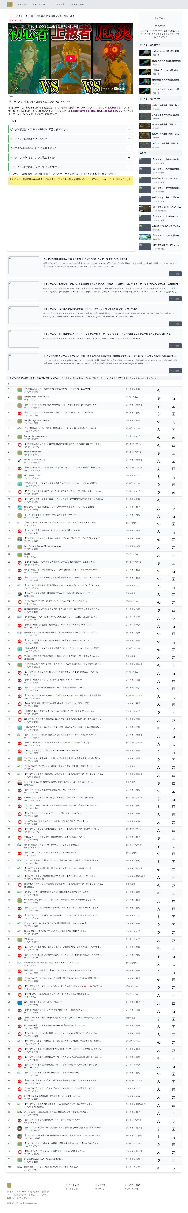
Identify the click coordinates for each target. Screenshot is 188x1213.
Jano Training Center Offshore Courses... (42, 546)
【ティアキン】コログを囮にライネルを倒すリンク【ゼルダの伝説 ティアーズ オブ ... (61, 915)
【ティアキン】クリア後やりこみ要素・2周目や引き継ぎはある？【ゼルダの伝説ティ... (62, 1143)
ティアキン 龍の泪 (159, 211)
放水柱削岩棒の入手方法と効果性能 (167, 79)
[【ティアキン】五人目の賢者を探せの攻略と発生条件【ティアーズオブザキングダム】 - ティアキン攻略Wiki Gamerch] (145, 237)
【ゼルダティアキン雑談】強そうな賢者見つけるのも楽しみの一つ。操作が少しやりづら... (63, 1017)
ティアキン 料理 (31, 509)
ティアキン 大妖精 (32, 1138)
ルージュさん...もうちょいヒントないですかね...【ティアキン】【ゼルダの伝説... (59, 797)
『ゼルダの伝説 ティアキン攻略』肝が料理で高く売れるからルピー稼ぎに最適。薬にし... (62, 978)
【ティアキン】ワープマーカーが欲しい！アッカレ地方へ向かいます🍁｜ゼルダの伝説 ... (63, 986)
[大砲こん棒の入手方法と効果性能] (145, 62)
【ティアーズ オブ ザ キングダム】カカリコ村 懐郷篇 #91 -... (50, 852)
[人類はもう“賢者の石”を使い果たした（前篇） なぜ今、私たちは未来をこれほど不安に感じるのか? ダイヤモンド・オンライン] (145, 227)
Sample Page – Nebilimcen (36, 396)
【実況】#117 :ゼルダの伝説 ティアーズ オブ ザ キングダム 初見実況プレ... (57, 994)
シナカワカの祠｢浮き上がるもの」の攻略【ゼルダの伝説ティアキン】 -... (56, 821)
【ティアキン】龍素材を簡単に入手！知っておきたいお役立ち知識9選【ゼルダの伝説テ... (63, 1056)
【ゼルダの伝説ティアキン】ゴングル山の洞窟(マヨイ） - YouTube (53, 679)
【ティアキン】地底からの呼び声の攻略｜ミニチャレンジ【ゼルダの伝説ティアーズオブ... (63, 954)
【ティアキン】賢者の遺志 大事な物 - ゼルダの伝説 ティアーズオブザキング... (58, 1104)
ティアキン (22, 4)
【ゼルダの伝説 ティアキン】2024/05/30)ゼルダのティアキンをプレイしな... (57, 742)
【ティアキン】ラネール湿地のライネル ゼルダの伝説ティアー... (53, 1119)
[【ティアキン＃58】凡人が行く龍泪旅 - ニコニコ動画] (145, 208)
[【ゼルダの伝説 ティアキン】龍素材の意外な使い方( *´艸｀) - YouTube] (145, 246)
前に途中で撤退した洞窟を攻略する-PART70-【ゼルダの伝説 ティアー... (55, 1025)
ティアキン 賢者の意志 (34, 879)
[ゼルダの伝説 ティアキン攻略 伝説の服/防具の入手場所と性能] (145, 180)
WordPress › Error (32, 475)
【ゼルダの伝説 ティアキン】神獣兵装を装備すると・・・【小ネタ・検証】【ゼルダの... (62, 467)
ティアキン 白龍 (158, 249)
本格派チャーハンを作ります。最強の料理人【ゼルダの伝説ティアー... (54, 836)
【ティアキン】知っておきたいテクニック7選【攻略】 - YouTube (52, 813)
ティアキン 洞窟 (158, 220)
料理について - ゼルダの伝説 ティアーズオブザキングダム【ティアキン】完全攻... (60, 506)
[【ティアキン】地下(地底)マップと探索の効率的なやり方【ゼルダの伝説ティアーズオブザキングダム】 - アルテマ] (145, 218)
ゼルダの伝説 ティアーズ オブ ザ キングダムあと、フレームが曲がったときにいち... (60, 616)
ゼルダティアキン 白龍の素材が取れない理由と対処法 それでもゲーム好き (56, 891)
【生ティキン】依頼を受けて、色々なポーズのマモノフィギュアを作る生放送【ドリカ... (62, 491)
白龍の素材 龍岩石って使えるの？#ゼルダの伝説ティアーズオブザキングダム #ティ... (61, 609)
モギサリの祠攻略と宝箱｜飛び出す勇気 (169, 105)
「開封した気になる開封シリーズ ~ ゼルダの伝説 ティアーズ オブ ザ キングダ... (59, 711)
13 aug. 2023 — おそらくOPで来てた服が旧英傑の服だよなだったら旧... (56, 923)
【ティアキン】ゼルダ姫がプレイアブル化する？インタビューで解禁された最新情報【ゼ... (63, 695)
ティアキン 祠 (39, 4)
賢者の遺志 (156, 230)
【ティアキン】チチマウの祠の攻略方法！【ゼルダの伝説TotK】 (52, 1072)
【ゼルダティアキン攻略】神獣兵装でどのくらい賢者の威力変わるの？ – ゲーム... (59, 593)
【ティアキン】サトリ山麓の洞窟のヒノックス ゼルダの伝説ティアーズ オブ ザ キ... (61, 1033)
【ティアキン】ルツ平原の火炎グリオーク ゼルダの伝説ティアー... (54, 687)
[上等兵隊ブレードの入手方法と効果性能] (145, 72)
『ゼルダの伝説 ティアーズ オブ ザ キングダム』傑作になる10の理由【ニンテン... (60, 1088)
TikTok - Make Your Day (34, 459)
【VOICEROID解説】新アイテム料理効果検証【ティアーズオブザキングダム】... (59, 703)
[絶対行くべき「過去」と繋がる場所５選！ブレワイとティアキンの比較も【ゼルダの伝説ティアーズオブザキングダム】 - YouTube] (145, 199)
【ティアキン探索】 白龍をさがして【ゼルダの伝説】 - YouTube (52, 530)
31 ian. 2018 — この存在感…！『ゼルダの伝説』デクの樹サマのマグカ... (56, 1111)
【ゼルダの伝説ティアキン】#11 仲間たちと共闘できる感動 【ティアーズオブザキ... (61, 1080)
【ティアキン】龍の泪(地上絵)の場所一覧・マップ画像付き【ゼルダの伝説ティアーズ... (62, 404)
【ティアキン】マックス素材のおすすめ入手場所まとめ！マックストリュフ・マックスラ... (63, 577)
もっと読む (175, 274)
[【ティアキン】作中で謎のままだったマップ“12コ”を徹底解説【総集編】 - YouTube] (145, 189)
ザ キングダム (30, 399)
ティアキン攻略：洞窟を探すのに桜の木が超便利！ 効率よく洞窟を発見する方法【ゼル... (62, 758)
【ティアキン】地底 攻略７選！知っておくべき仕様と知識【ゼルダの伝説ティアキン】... (62, 946)
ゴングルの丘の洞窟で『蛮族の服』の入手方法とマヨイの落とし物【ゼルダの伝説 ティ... (62, 719)
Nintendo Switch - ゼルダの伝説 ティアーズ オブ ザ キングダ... (52, 962)
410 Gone (28, 939)
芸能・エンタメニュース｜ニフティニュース (43, 1001)
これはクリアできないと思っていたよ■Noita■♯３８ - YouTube (51, 750)
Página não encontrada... (35, 436)
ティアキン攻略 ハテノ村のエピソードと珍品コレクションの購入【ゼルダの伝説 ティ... (62, 860)
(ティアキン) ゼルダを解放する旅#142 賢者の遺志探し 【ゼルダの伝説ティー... (58, 781)
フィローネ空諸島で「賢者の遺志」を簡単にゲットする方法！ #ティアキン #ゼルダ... (61, 656)
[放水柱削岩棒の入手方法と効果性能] (145, 81)
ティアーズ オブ (31, 439)
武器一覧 (155, 55)
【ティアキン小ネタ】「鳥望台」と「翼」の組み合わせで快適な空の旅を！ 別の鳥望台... (62, 1041)
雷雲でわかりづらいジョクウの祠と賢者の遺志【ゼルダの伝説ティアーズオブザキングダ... (63, 884)
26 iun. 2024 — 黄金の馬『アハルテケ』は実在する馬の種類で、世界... (55, 931)
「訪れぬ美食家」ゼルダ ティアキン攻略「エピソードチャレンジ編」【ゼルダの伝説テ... (62, 648)
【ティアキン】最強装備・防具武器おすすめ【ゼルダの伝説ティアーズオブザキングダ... (62, 585)
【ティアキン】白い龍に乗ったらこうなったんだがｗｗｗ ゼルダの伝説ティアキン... (61, 734)
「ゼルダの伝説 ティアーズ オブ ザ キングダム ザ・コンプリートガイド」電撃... (60, 522)
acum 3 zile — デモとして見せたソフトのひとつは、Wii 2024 (51, 1166)
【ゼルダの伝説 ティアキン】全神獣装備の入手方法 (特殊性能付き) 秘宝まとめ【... (60, 561)
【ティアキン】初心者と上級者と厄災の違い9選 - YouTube (49, 789)
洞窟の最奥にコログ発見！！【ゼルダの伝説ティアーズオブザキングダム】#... (58, 970)
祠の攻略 (155, 109)
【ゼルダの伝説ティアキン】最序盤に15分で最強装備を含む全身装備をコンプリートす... (62, 444)
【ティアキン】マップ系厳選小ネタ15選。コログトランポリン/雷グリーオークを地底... (62, 907)
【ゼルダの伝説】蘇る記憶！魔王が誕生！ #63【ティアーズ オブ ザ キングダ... (58, 624)
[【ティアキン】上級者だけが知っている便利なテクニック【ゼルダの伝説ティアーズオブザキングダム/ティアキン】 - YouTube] (145, 161)
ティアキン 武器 (57, 4)
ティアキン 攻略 (77, 4)
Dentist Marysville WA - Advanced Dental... (43, 1159)
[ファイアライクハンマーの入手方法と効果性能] (145, 91)
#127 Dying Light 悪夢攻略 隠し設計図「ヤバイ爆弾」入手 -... (52, 1096)
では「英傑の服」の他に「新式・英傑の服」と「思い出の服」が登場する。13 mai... (60, 428)
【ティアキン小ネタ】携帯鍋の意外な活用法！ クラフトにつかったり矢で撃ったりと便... (62, 1049)
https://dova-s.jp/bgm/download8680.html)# (96, 110)
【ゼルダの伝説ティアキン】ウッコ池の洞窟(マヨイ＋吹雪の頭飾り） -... (55, 1009)
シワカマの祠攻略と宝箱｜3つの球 (167, 124)
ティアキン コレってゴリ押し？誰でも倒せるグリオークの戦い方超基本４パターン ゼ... (62, 805)
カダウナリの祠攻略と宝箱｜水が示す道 (169, 143)
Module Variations (32, 451)
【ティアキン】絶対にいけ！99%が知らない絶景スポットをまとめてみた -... (57, 640)
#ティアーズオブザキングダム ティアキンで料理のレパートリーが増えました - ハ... (60, 899)
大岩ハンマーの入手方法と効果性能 (167, 51)
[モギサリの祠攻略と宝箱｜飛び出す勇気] (145, 107)
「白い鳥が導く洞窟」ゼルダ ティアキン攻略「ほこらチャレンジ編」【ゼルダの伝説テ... (62, 726)
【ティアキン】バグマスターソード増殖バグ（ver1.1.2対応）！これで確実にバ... (59, 412)
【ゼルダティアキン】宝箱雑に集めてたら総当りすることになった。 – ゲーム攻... (59, 876)
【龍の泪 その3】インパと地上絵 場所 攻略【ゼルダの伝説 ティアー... (54, 1151)
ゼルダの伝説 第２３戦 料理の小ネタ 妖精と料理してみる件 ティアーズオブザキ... (62, 569)
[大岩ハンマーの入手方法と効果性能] (145, 53)
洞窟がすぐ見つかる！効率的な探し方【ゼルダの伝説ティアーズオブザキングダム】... (61, 632)
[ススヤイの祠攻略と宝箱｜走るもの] (145, 135)
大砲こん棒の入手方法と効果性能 (166, 60)
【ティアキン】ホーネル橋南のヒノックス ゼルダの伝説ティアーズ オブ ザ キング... (61, 1064)
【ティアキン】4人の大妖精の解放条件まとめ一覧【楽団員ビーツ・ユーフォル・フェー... (63, 1135)
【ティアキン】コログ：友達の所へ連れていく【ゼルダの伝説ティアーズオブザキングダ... (63, 774)
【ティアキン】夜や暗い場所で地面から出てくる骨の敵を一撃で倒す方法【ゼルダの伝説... (63, 1127)
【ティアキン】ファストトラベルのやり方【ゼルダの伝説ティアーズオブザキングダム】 (62, 538)
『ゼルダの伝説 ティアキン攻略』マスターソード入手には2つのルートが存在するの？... (62, 664)
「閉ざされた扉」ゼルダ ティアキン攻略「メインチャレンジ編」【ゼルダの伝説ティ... (62, 483)
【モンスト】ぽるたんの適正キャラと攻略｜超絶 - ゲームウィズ (52, 514)
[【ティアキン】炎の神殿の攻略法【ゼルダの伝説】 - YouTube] (145, 170)
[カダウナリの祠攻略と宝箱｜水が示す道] (145, 145)
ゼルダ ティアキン (32, 431)
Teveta (27, 554)
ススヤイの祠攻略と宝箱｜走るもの (167, 133)
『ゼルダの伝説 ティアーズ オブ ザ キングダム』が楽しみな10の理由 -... (55, 601)
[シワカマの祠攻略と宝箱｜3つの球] (145, 126)
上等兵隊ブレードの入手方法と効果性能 (169, 70)
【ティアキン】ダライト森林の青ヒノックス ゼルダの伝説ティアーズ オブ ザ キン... (61, 829)
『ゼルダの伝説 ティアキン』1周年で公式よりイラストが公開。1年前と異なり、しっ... (62, 766)
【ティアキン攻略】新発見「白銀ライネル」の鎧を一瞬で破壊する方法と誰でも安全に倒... (63, 499)
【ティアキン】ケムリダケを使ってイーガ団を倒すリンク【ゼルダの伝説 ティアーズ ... (62, 671)
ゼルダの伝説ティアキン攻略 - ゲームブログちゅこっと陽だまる (52, 844)
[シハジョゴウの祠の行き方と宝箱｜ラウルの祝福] (145, 116)
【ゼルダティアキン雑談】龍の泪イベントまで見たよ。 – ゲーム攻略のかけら (58, 868)
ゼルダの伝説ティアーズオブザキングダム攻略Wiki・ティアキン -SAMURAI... (58, 389)
